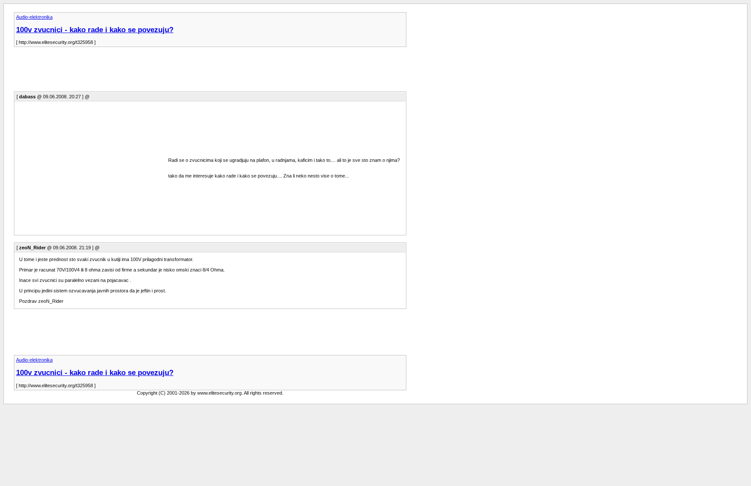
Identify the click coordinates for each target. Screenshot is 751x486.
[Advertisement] (172, 71)
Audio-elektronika (34, 17)
